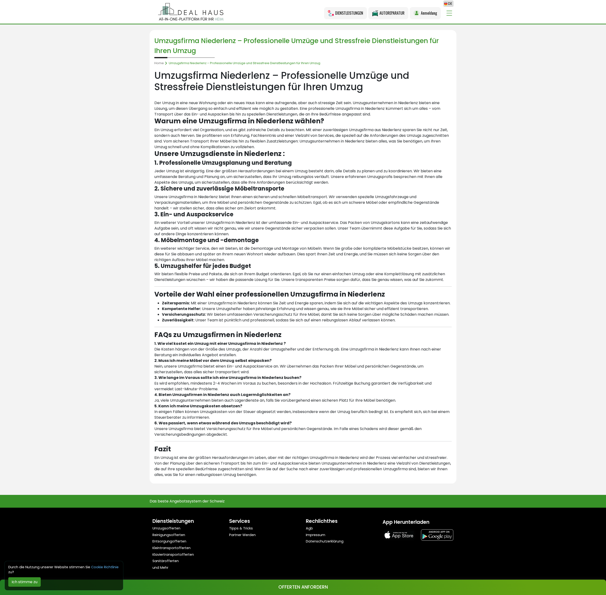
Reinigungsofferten (168, 535)
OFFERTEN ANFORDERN (303, 587)
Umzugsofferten (166, 528)
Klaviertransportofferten (173, 554)
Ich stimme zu (24, 582)
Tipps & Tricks (241, 528)
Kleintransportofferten (171, 548)
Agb (309, 528)
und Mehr (160, 567)
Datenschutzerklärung (324, 541)
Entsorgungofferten (169, 541)
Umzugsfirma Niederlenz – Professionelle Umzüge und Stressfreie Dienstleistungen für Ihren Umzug (244, 63)
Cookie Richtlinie (105, 567)
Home (159, 63)
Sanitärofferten (165, 561)
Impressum (315, 535)
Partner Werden (242, 535)
